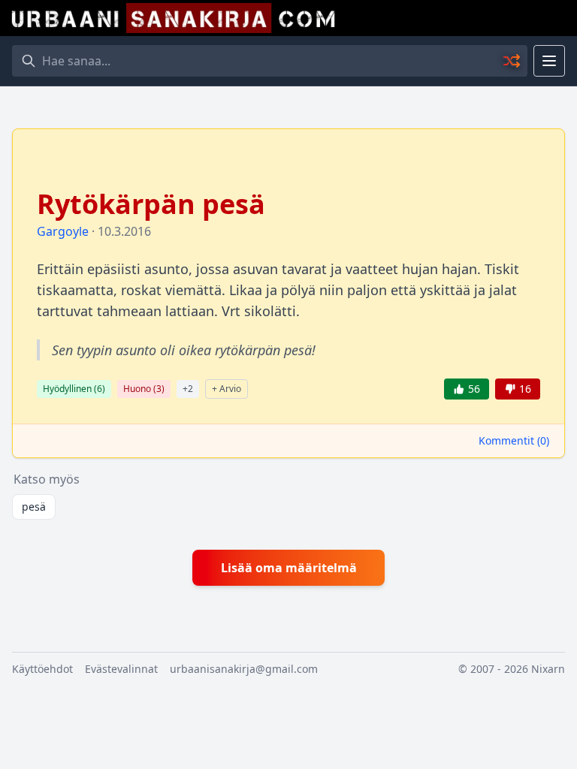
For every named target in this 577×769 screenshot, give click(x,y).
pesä (34, 506)
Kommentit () (514, 440)
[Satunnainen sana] (512, 61)
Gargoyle (63, 231)
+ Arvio (226, 388)
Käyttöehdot (42, 669)
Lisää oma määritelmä (289, 567)
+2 (188, 388)
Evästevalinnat (121, 669)
